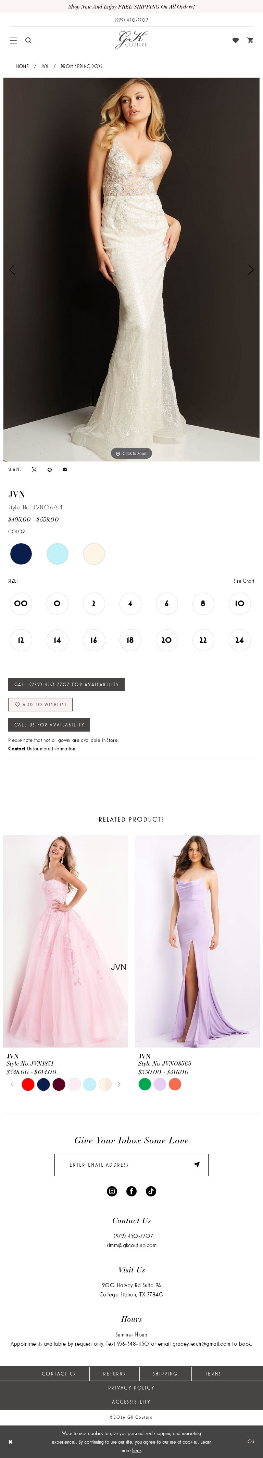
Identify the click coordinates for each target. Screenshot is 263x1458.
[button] (13, 40)
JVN (45, 66)
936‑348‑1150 (133, 1343)
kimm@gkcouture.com (131, 1245)
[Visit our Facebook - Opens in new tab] (131, 1191)
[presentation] (65, 941)
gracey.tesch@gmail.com (201, 1343)
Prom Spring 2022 (82, 66)
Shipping (165, 1374)
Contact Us (59, 1374)
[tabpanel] (131, 269)
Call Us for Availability (49, 724)
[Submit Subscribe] (193, 1164)
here (136, 1450)
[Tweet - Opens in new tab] (34, 469)
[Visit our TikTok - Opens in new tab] (151, 1191)
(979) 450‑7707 (133, 1235)
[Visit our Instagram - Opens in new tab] (112, 1191)
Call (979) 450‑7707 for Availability (66, 684)
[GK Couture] (131, 40)
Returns (114, 1374)
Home (22, 66)
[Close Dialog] (10, 1442)
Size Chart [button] (244, 581)
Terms (213, 1374)
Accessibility (131, 1402)
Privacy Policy (131, 1388)
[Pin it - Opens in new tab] (49, 469)
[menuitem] (13, 40)
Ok (251, 1441)
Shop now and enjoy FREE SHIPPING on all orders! (131, 6)
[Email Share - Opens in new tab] (64, 469)
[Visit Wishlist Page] (235, 40)
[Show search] (28, 40)
